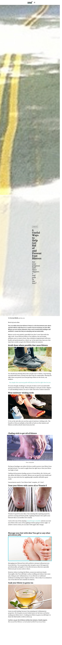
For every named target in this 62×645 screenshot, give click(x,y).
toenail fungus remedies (34, 521)
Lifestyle (35, 226)
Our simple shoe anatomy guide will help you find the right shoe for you (30, 382)
